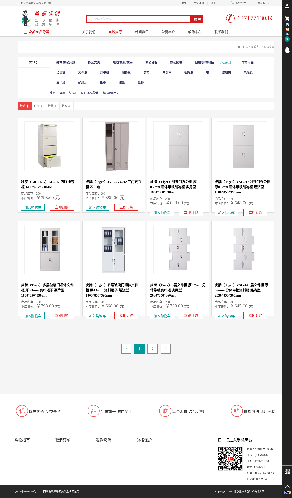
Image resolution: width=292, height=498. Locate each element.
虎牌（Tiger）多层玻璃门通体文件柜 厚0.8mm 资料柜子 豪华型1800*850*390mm (47, 290)
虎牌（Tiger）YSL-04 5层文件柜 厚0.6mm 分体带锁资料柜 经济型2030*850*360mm (241, 290)
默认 (22, 105)
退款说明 (103, 440)
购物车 (239, 3)
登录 (184, 3)
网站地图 (47, 491)
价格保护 (144, 440)
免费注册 (199, 3)
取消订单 (63, 440)
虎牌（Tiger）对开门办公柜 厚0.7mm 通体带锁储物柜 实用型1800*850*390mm (173, 187)
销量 (50, 105)
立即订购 (62, 207)
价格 (36, 105)
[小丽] (287, 50)
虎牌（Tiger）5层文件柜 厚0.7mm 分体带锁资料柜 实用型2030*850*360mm (178, 290)
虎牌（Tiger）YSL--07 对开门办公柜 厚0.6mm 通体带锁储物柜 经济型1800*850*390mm (242, 187)
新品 (64, 105)
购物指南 (22, 440)
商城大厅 (256, 46)
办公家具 (269, 46)
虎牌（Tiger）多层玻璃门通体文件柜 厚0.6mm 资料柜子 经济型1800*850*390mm (112, 290)
